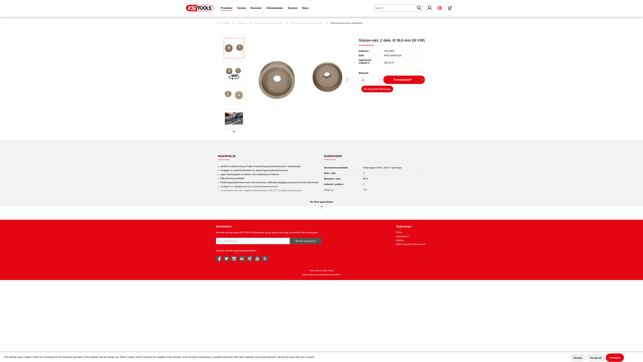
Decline (578, 357)
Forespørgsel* (403, 79)
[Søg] (419, 8)
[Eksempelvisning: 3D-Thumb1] (234, 72)
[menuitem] (227, 8)
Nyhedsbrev (402, 236)
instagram (234, 258)
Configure (615, 357)
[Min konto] (430, 8)
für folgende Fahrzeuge (377, 89)
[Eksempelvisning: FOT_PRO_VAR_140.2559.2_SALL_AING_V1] (234, 95)
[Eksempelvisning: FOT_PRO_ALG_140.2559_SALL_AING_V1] (234, 48)
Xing (249, 258)
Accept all (595, 357)
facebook (218, 258)
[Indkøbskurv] (450, 8)
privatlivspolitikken (247, 250)
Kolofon (400, 240)
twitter (226, 258)
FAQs (399, 232)
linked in (241, 258)
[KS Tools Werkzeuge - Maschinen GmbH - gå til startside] (199, 8)
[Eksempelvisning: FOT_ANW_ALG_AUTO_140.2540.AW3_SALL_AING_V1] (234, 118)
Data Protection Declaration (410, 244)
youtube (257, 258)
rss (265, 258)
